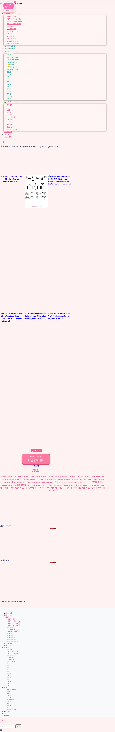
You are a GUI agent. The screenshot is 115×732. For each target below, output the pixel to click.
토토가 (70, 488)
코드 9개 (9, 91)
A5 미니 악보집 (11, 117)
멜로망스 (61, 479)
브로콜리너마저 (18, 482)
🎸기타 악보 (6, 647)
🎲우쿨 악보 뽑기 (8, 613)
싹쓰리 (52, 482)
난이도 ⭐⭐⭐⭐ (12, 41)
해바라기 (99, 488)
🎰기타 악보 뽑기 (9, 46)
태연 (65, 488)
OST (49, 477)
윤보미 (34, 485)
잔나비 (2, 488)
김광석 (93, 477)
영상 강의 (9, 120)
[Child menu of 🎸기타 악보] (16, 52)
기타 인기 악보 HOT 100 (13, 57)
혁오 (51, 490)
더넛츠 (21, 479)
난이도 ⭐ (10, 34)
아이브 (63, 482)
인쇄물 (80, 485)
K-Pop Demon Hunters (36, 477)
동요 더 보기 (35, 450)
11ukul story (10, 127)
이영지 (71, 485)
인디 (76, 485)
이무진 (52, 485)
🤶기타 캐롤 (10, 64)
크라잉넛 (61, 488)
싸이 (48, 482)
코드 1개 (9, 72)
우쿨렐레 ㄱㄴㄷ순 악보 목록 (14, 21)
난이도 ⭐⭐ (10, 36)
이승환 (66, 485)
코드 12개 (9, 99)
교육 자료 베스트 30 (12, 105)
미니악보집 (67, 479)
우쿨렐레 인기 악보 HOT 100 (14, 19)
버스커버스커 (97, 479)
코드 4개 (9, 79)
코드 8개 (9, 89)
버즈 (103, 479)
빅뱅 (29, 482)
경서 (74, 476)
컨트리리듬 (42, 488)
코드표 (8, 107)
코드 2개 (9, 74)
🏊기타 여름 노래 (9, 49)
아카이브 (9, 112)
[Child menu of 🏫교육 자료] (16, 102)
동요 (35, 470)
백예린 (90, 479)
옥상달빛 (87, 482)
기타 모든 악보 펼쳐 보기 (13, 69)
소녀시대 (43, 482)
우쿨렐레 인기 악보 (97, 482)
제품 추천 (9, 122)
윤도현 (29, 485)
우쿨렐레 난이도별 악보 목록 (14, 24)
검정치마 (65, 477)
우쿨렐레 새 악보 (11, 17)
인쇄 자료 (9, 115)
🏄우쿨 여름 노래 (8, 615)
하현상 (88, 488)
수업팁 (8, 110)
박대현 (76, 479)
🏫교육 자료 (6, 687)
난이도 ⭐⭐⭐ (11, 38)
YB (56, 477)
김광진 (98, 476)
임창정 (89, 485)
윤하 (48, 485)
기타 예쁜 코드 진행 (12, 62)
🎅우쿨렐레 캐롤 (11, 29)
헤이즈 (104, 488)
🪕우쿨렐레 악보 (7, 617)
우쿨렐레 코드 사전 (12, 129)
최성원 (22, 488)
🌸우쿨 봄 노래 (11, 26)
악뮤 (73, 482)
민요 (73, 479)
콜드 (53, 488)
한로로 (93, 488)
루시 (51, 479)
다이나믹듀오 (16, 479)
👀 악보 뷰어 (8, 132)
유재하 (13, 485)
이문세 (57, 485)
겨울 (70, 477)
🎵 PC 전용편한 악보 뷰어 (8, 6)
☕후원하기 (7, 137)
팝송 (80, 488)
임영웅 (85, 485)
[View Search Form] (3, 142)
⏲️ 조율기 (7, 134)
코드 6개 (9, 84)
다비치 (9, 479)
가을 (60, 477)
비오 (25, 482)
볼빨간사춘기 (7, 482)
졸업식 (17, 488)
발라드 (81, 479)
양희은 (77, 482)
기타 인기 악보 (85, 476)
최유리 (27, 488)
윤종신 (43, 485)
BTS (20, 477)
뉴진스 (4, 479)
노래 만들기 (10, 124)
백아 (86, 479)
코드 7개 (9, 87)
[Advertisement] (36, 162)
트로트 (75, 488)
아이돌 (58, 482)
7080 (15, 476)
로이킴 (46, 479)
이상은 (62, 485)
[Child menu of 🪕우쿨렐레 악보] (19, 14)
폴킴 (84, 488)
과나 (77, 477)
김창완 (103, 477)
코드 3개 (9, 77)
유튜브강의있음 (21, 485)
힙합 (55, 490)
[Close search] (3, 721)
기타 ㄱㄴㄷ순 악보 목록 (13, 60)
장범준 (8, 488)
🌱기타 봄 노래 (11, 67)
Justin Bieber (26, 476)
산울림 (33, 482)
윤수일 (38, 485)
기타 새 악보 (10, 55)
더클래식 (27, 479)
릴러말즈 (55, 479)
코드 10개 (9, 94)
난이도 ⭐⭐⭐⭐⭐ (13, 43)
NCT (45, 476)
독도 (38, 479)
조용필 (12, 488)
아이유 (69, 482)
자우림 (94, 485)
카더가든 (32, 488)
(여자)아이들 (4, 476)
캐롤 (37, 488)
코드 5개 (9, 82)
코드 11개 (9, 96)
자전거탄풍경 (101, 485)
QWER (52, 476)
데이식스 (33, 479)
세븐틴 (38, 482)
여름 (82, 482)
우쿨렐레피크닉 (6, 485)
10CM (10, 477)
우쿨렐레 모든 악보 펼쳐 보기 (14, 31)
